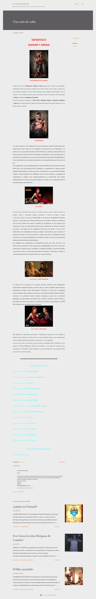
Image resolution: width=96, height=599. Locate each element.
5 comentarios (24, 526)
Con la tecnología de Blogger (49, 595)
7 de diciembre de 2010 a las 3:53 (25, 488)
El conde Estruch (21, 4)
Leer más (57, 526)
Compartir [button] (76, 38)
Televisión (75, 46)
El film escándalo (23, 569)
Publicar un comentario (18, 491)
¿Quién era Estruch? (25, 506)
